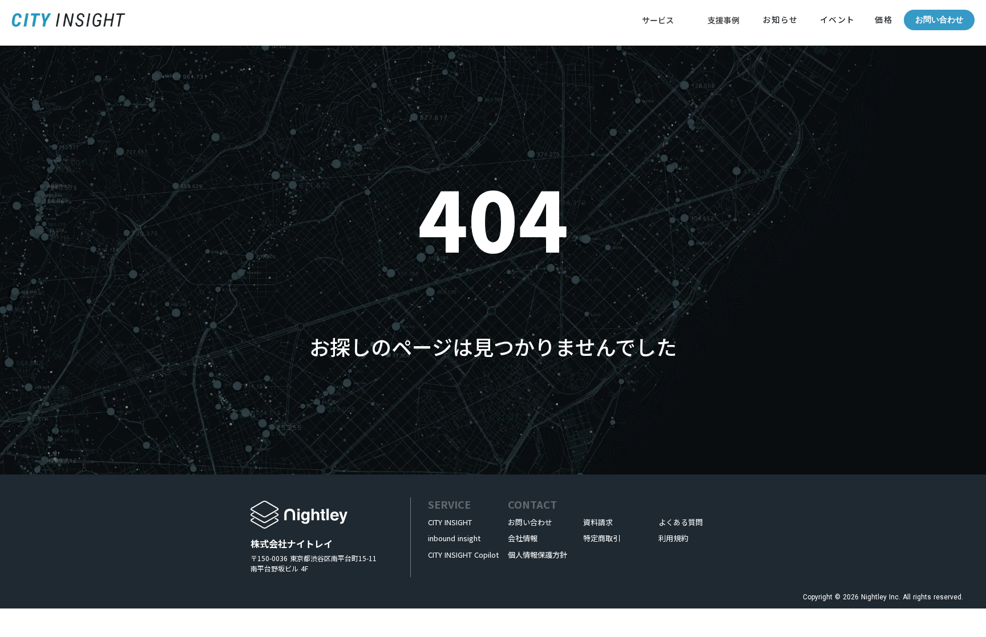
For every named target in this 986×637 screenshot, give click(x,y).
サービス (658, 20)
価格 (882, 19)
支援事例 (724, 20)
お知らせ (780, 19)
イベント (837, 19)
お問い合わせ (939, 19)
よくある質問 (680, 522)
